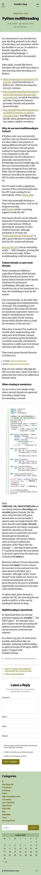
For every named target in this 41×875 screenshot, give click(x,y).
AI (3, 781)
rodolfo (14, 24)
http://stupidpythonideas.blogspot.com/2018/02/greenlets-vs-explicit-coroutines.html (21, 113)
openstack (26, 659)
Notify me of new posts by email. (15, 756)
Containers (7, 787)
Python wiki (27, 195)
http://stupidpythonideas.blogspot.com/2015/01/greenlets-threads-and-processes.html (21, 94)
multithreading (16, 659)
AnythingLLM (7, 784)
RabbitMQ (6, 815)
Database (6, 790)
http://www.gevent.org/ (19, 364)
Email (4, 726)
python (33, 659)
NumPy (9, 209)
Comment (6, 697)
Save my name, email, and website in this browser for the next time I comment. (20, 746)
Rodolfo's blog (20, 4)
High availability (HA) (11, 796)
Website (5, 736)
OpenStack (18, 13)
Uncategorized (8, 821)
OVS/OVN (6, 808)
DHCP (4, 793)
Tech (26, 13)
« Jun (5, 862)
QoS (4, 811)
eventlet (8, 659)
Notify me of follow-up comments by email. (18, 752)
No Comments (22, 27)
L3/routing (6, 799)
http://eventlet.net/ (18, 361)
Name (4, 717)
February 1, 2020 (28, 24)
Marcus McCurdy (10, 247)
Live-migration (8, 802)
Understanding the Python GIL (18, 235)
